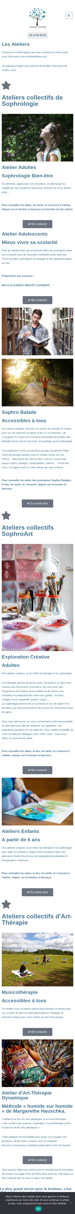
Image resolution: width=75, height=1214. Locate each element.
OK (38, 1208)
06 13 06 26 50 (37, 35)
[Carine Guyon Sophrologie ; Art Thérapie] (37, 15)
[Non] (70, 1203)
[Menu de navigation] (68, 15)
